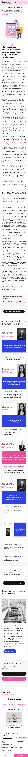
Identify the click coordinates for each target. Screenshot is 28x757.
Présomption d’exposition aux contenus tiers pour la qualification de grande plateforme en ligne (14, 396)
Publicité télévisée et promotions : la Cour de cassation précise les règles (13, 510)
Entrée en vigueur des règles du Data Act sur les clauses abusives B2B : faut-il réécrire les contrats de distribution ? (14, 471)
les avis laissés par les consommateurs (14, 126)
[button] (16, 2)
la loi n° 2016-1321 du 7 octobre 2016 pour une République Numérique (14, 143)
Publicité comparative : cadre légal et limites (14, 548)
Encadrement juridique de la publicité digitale (12, 433)
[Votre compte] (22, 2)
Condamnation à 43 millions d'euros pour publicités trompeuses (14, 358)
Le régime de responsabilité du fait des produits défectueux (14, 559)
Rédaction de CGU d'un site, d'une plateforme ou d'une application (13, 629)
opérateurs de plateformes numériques (13, 69)
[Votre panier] (19, 2)
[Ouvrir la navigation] (25, 2)
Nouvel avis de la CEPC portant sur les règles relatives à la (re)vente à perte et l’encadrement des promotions (14, 573)
